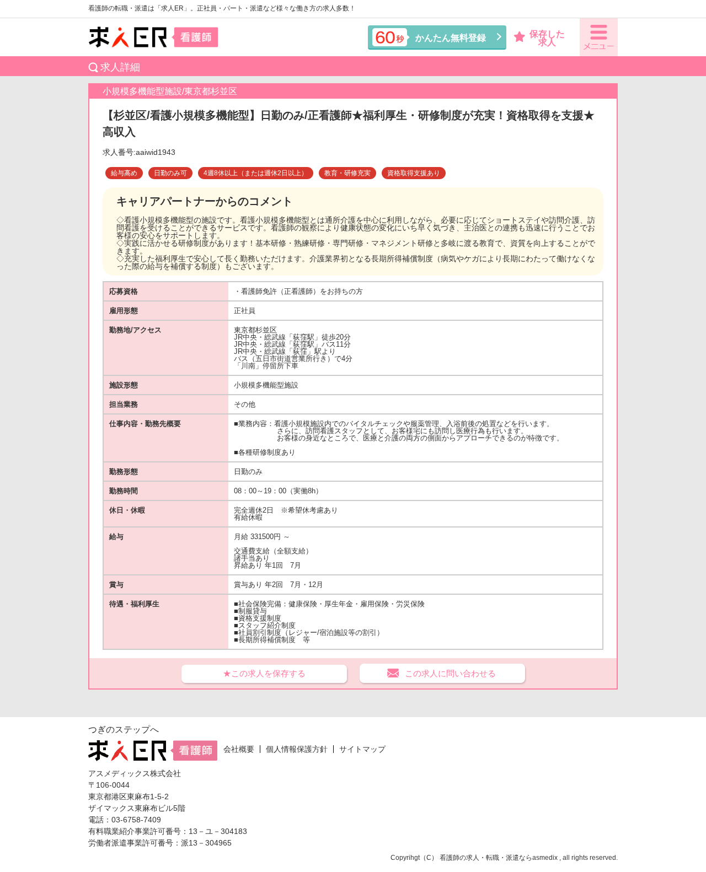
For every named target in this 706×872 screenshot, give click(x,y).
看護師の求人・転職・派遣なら (486, 858)
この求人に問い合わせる (450, 673)
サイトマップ (362, 749)
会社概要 (238, 749)
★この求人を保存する (264, 673)
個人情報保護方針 (297, 749)
